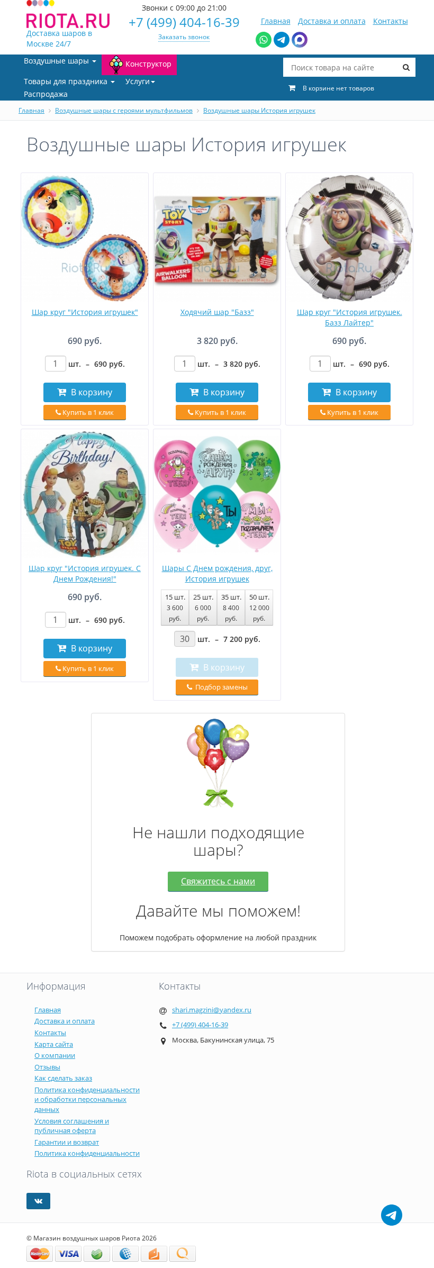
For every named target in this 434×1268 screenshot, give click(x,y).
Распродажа (46, 94)
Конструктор (148, 64)
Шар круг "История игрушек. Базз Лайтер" (349, 317)
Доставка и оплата (332, 21)
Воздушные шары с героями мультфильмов (124, 110)
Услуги (137, 81)
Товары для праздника (67, 81)
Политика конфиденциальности (87, 1153)
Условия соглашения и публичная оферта (71, 1126)
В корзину (90, 392)
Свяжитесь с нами (218, 881)
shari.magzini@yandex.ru (211, 1010)
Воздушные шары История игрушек (259, 110)
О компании (54, 1055)
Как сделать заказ (63, 1078)
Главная (276, 21)
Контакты (390, 21)
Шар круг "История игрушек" (85, 312)
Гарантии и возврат (66, 1142)
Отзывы (47, 1067)
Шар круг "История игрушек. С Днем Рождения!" (85, 573)
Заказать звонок (184, 36)
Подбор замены (221, 687)
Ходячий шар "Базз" (217, 312)
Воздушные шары (57, 61)
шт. (96, 364)
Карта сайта (53, 1044)
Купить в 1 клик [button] (87, 412)
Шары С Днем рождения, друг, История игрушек (217, 573)
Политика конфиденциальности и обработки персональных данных (87, 1099)
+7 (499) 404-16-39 (184, 22)
